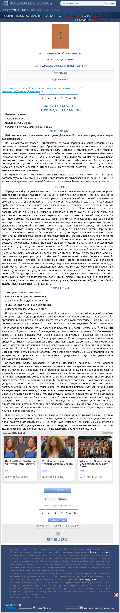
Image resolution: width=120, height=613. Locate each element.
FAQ (59, 16)
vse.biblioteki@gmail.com (86, 579)
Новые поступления (28, 16)
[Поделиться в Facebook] (48, 539)
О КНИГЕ (57, 526)
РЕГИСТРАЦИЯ (11, 10)
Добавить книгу (104, 19)
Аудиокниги (72, 16)
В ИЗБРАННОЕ (72, 526)
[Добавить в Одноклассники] (59, 539)
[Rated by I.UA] (25, 608)
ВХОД (25, 10)
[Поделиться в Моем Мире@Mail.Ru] (55, 539)
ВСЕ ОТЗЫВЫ (42, 526)
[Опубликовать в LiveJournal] (52, 539)
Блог (97, 16)
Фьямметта (64, 505)
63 (75, 97)
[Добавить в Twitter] (62, 539)
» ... (68, 97)
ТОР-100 (49, 16)
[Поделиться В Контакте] (66, 539)
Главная (8, 16)
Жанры (86, 16)
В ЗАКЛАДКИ (82, 20)
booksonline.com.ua (99, 552)
